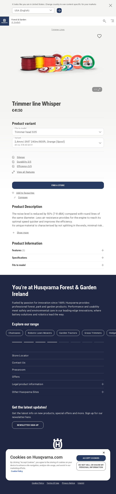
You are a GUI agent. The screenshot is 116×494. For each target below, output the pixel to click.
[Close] (104, 452)
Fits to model (20, 128)
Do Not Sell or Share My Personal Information (91, 466)
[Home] (4, 21)
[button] (99, 36)
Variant (18, 138)
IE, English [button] (15, 22)
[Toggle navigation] (112, 21)
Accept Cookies (91, 458)
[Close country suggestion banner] (110, 5)
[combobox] (58, 131)
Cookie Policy (17, 471)
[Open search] (104, 21)
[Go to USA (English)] (59, 10)
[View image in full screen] (58, 63)
